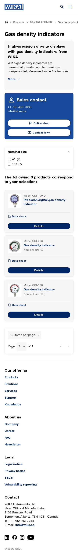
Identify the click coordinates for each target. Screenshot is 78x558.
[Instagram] (22, 537)
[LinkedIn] (7, 537)
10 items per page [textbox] (22, 335)
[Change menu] (69, 7)
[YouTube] (30, 537)
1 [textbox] (19, 346)
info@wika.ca (17, 111)
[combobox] (24, 335)
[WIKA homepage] (14, 7)
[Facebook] (14, 537)
